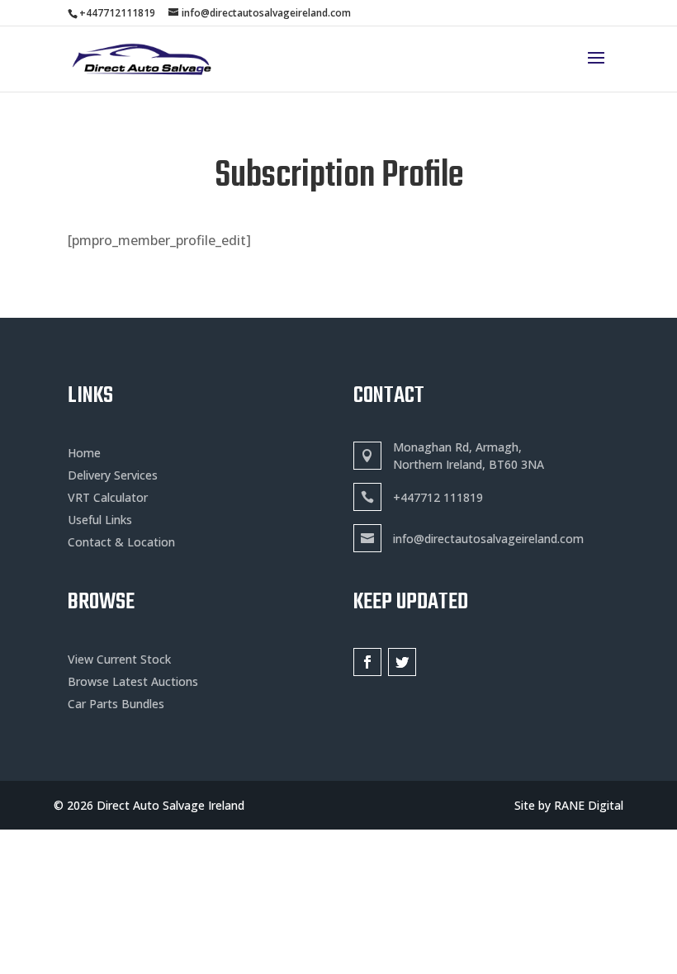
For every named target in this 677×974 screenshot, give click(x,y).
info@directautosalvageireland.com (488, 538)
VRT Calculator (108, 497)
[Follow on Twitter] (402, 662)
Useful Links (100, 519)
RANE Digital (588, 805)
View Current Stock (119, 659)
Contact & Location (121, 542)
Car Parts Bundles (116, 704)
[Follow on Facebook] (367, 662)
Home (84, 453)
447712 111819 (441, 497)
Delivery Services (113, 475)
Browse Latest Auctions (133, 681)
